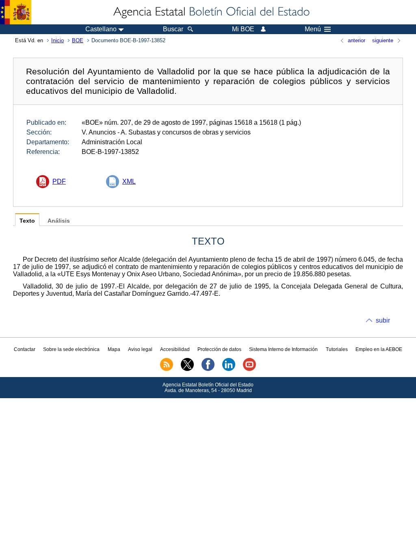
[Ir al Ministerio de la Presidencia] (15, 12)
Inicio (57, 40)
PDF (59, 181)
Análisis (59, 221)
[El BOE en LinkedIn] (228, 369)
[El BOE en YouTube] (249, 369)
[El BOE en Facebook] (208, 369)
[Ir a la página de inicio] (210, 12)
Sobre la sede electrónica (71, 349)
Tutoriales (337, 349)
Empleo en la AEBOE (378, 349)
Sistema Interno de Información (283, 349)
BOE (77, 40)
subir (383, 320)
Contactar (24, 349)
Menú (313, 29)
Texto (27, 221)
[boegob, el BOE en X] (187, 369)
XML (129, 181)
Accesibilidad (175, 349)
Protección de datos (219, 349)
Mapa (114, 349)
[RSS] (166, 369)
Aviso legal (140, 349)
